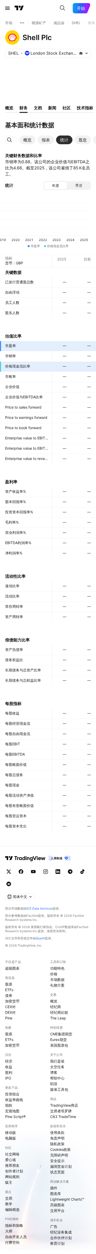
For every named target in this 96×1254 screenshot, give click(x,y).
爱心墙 (10, 1159)
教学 (8, 1204)
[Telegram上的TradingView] (70, 871)
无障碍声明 (59, 1155)
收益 (8, 1067)
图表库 (55, 1193)
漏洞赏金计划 (61, 1166)
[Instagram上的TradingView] (45, 871)
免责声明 (57, 1138)
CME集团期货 (61, 1034)
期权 (8, 1105)
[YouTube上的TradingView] (33, 871)
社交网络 (12, 1154)
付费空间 (12, 1242)
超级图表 (12, 968)
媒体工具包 (59, 1089)
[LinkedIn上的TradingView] (57, 871)
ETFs (9, 990)
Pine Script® (15, 1116)
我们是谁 (57, 1061)
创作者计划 (14, 1171)
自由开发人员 (16, 1236)
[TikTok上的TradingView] (82, 871)
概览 (53, 1001)
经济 (8, 1061)
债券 (8, 995)
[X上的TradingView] (8, 871)
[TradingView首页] (19, 8)
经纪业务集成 (61, 1232)
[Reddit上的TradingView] (8, 884)
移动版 (10, 1132)
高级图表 (57, 1205)
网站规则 (12, 1176)
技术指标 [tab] (85, 107)
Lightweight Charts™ (67, 1199)
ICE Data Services (39, 908)
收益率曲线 (14, 1099)
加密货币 (12, 1001)
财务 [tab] (23, 107)
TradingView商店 (64, 1105)
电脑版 (10, 1138)
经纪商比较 (59, 1012)
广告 (53, 1226)
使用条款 (57, 1132)
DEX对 (10, 1012)
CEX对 (10, 1007)
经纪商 (55, 1007)
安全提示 (57, 1161)
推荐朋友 (12, 1165)
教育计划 (57, 1243)
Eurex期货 (58, 1039)
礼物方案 (57, 985)
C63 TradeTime (63, 1116)
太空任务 (57, 1067)
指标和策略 (14, 1225)
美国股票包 (59, 1045)
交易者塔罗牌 (61, 1111)
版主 (8, 1182)
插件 (53, 1188)
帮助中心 (57, 1078)
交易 (8, 1198)
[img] (81, 53)
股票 (8, 984)
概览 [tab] (9, 107)
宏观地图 (12, 1111)
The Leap (58, 1018)
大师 (8, 1231)
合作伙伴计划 (61, 1238)
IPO (8, 1078)
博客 (53, 1072)
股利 (8, 1072)
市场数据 (57, 979)
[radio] (55, 185)
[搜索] (62, 8)
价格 (53, 974)
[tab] (27, 140)
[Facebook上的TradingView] (21, 871)
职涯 (53, 1084)
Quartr (40, 938)
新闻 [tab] (52, 107)
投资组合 (12, 1094)
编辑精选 (12, 1209)
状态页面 (57, 1172)
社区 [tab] (66, 107)
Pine (8, 1018)
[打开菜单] (7, 8)
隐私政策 (57, 1144)
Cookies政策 (60, 1149)
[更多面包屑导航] (22, 23)
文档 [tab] (38, 107)
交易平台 (57, 1210)
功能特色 (57, 968)
